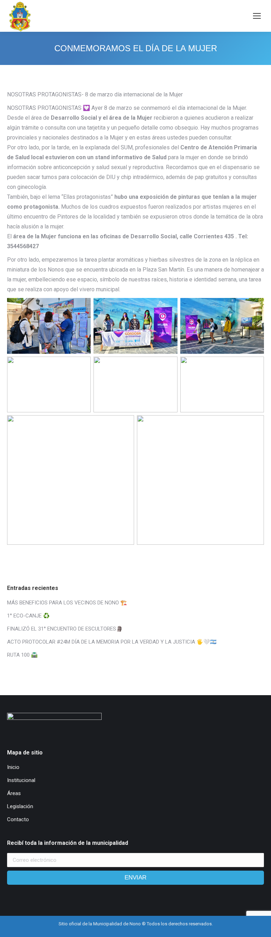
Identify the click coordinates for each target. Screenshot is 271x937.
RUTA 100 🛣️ (22, 655)
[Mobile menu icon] (257, 16)
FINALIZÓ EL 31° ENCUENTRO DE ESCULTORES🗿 (65, 629)
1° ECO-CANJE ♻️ (28, 616)
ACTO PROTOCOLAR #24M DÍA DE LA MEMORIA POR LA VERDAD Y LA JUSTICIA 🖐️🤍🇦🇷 (112, 642)
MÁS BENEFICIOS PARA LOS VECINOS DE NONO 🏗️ (67, 602)
